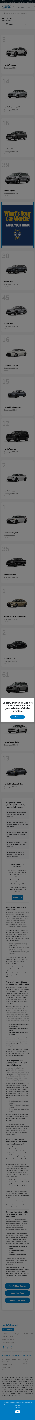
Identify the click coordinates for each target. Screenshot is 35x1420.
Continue (17, 717)
